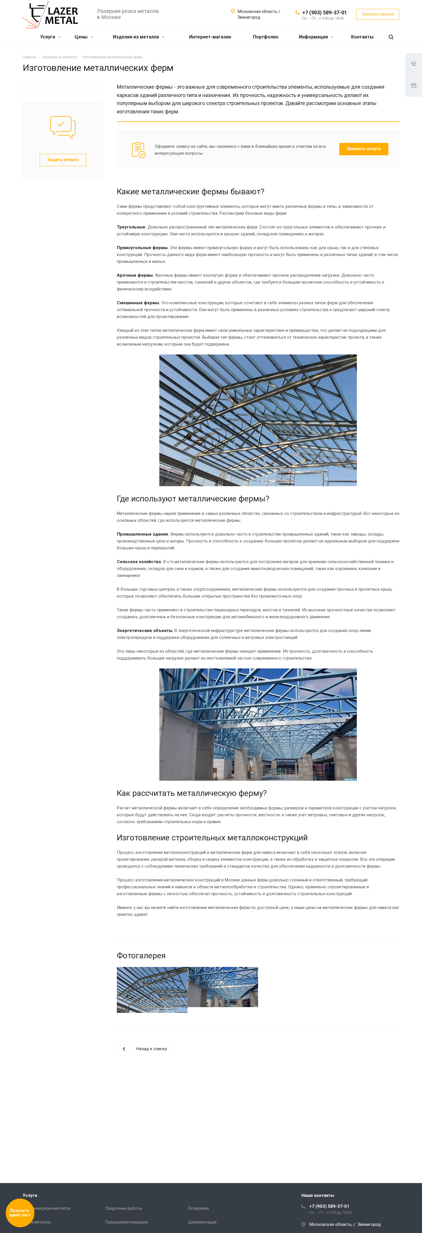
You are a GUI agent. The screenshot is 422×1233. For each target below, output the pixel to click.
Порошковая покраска (126, 1222)
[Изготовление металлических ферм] (152, 990)
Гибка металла (37, 1222)
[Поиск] (391, 37)
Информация (314, 37)
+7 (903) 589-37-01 (324, 12)
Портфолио (265, 37)
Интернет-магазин (210, 37)
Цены (82, 37)
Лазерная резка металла (46, 1208)
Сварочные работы (123, 1208)
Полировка (198, 1208)
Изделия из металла (136, 37)
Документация (202, 1222)
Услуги (48, 37)
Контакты (362, 37)
